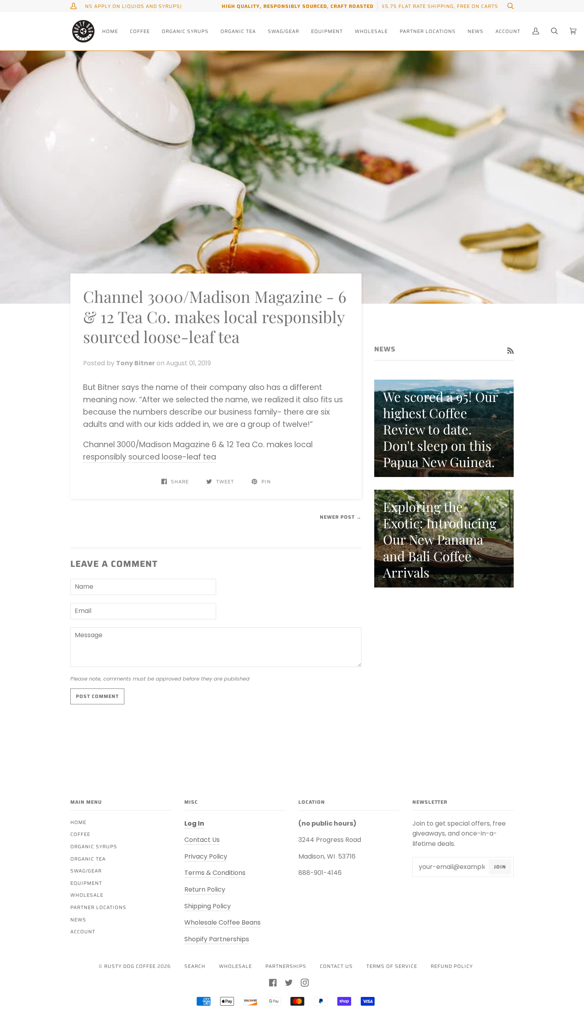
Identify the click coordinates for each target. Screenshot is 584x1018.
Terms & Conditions (215, 872)
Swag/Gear (86, 871)
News (78, 919)
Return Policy (204, 889)
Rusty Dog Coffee (130, 966)
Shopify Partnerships (216, 939)
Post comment (97, 696)
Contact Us (202, 839)
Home (78, 822)
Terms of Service (391, 966)
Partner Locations (98, 907)
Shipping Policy (207, 906)
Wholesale (86, 895)
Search (194, 966)
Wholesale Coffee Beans (222, 922)
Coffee (80, 834)
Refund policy (452, 966)
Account (82, 931)
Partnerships (285, 966)
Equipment (86, 883)
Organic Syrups (93, 846)
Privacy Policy (205, 856)
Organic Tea (88, 859)
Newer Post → (341, 517)
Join (500, 867)
